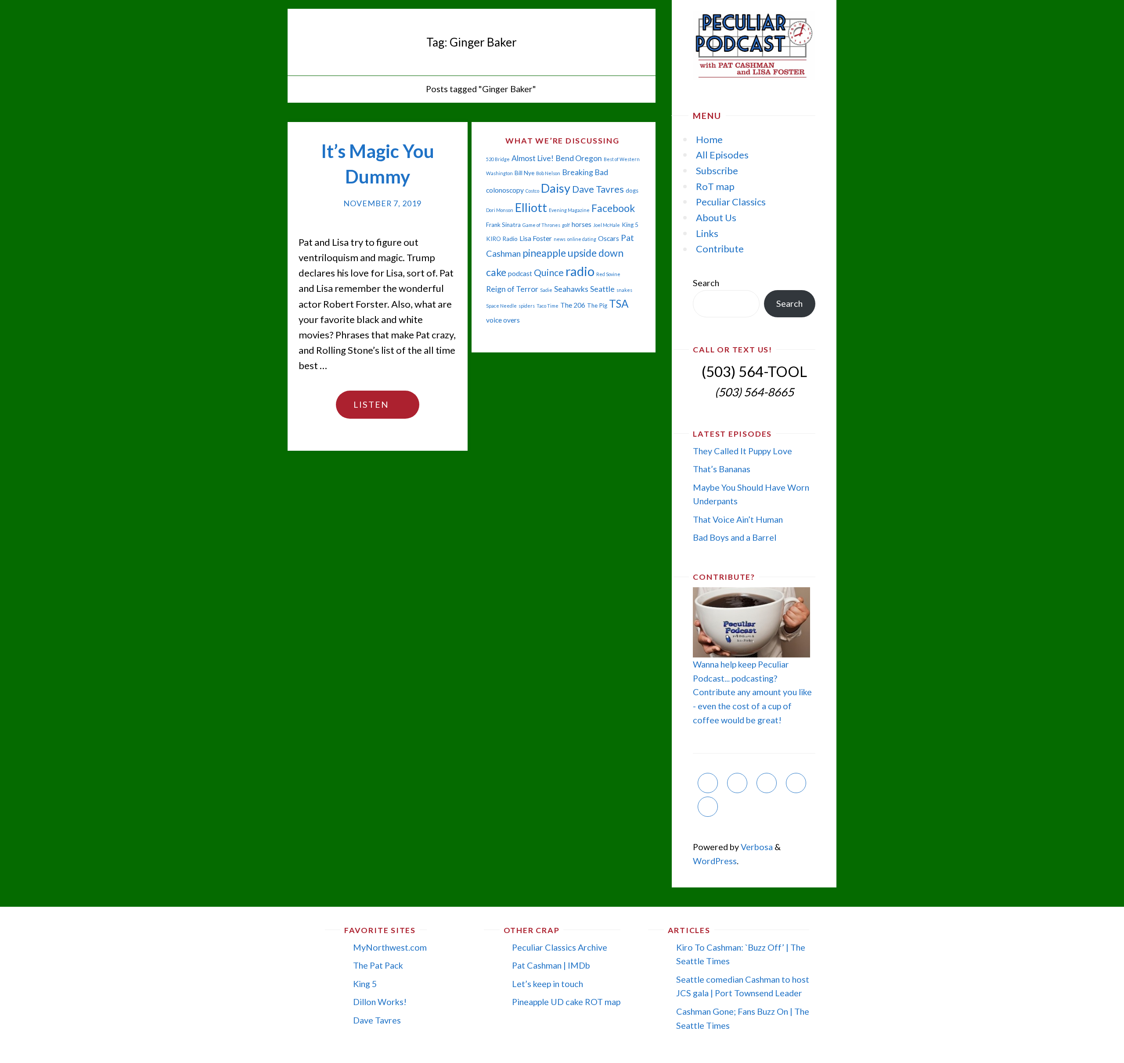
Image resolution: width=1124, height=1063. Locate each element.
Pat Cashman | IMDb (551, 965)
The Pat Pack (378, 965)
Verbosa (756, 846)
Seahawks (571, 289)
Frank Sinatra (503, 224)
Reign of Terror (512, 289)
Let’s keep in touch (547, 983)
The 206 (572, 305)
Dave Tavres (598, 189)
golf (566, 225)
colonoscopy (505, 190)
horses (581, 224)
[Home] (411, 88)
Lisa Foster (535, 238)
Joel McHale (606, 225)
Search (706, 282)
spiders (527, 306)
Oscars (608, 238)
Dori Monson (499, 210)
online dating (581, 239)
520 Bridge (498, 159)
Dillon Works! (380, 1001)
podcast (520, 273)
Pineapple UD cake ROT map (566, 1001)
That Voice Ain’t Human (738, 519)
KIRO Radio (502, 238)
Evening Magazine (569, 210)
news (560, 239)
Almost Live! (533, 158)
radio (580, 271)
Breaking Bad (585, 172)
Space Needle (501, 306)
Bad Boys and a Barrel (734, 537)
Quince (549, 272)
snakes (624, 290)
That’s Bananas (721, 468)
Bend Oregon (578, 158)
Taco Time (547, 306)
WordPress (715, 860)
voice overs (503, 320)
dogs (632, 190)
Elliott (531, 207)
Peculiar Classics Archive (559, 947)
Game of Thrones (541, 225)
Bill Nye (524, 172)
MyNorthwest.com (390, 947)
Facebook (613, 208)
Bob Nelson (548, 173)
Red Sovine (608, 274)
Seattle (602, 289)
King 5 (630, 224)
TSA (619, 303)
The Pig (597, 305)
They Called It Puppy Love (742, 450)
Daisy (555, 188)
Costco (532, 191)
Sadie (546, 290)
